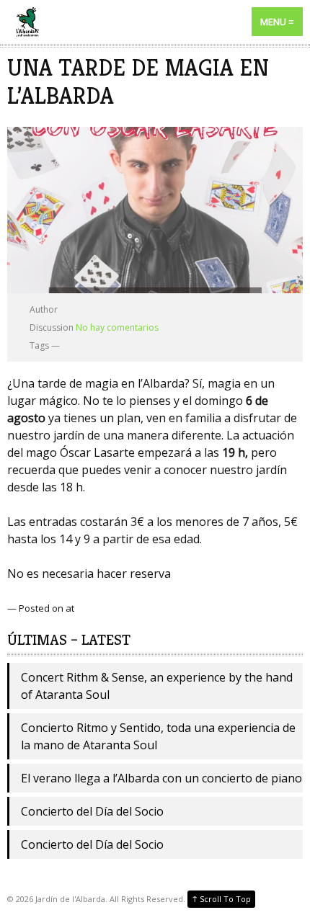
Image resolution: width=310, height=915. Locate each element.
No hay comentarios (117, 327)
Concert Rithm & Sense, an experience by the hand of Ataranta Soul (157, 685)
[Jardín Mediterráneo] (155, 22)
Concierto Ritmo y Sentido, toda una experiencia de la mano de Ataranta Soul (158, 736)
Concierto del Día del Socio (92, 811)
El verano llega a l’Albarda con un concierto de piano (161, 778)
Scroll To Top (221, 898)
